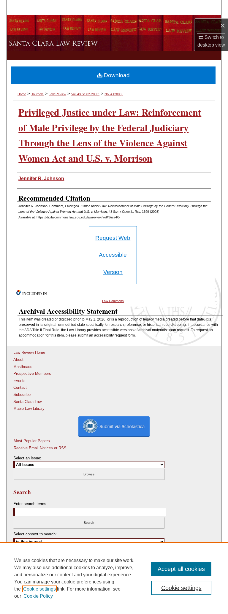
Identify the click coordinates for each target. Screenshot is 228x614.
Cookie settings (39, 588)
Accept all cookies (181, 569)
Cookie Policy (38, 596)
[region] (114, 578)
